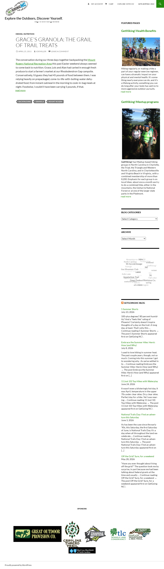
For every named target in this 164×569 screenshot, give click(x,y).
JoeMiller (41, 51)
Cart (111, 4)
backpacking (24, 101)
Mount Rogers (55, 101)
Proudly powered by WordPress (18, 565)
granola (39, 101)
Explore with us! (126, 4)
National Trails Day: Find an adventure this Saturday (138, 416)
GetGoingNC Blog (134, 302)
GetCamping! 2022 (146, 4)
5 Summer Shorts (129, 309)
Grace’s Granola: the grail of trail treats (54, 42)
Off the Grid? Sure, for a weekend (137, 456)
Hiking (19, 34)
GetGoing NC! (17, 9)
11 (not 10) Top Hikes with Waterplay (139, 381)
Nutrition (29, 34)
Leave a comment (60, 51)
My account (97, 4)
